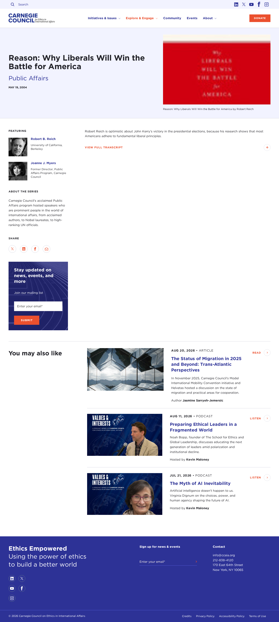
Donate (260, 18)
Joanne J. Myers (43, 163)
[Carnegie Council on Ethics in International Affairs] (32, 18)
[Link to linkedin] (236, 4)
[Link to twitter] (244, 4)
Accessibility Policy (231, 616)
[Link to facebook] (259, 4)
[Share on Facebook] (35, 249)
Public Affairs (28, 78)
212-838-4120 (223, 560)
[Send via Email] (46, 249)
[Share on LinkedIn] (24, 249)
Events (192, 18)
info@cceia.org (224, 555)
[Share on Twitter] (12, 249)
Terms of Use (257, 616)
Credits (187, 616)
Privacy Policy (205, 616)
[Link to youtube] (251, 4)
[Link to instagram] (266, 4)
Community (172, 18)
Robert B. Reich (43, 139)
